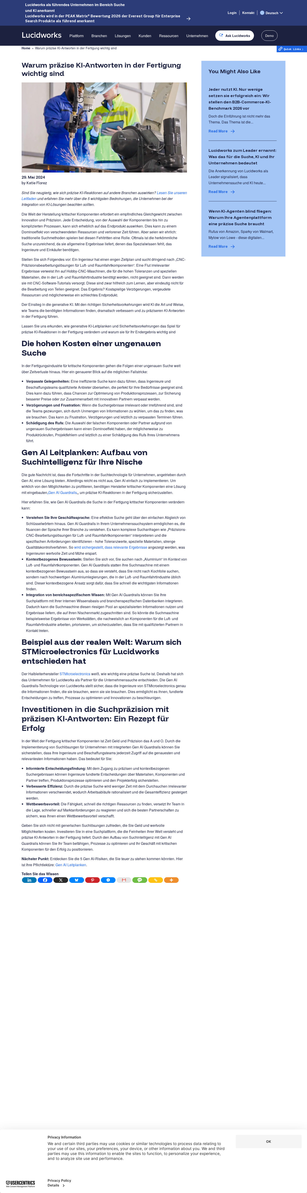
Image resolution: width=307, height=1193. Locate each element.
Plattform (76, 35)
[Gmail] (124, 880)
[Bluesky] (76, 880)
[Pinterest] (92, 880)
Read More (218, 131)
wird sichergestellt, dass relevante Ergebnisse (110, 547)
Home (26, 48)
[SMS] (139, 880)
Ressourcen (168, 35)
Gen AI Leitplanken (71, 864)
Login (232, 12)
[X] (60, 880)
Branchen (99, 35)
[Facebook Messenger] (108, 880)
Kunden (145, 35)
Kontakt (248, 12)
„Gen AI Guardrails (62, 492)
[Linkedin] (29, 880)
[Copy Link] (155, 880)
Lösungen (123, 35)
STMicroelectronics (75, 673)
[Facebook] (45, 880)
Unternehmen (197, 35)
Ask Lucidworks (237, 35)
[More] (171, 880)
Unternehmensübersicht (205, 51)
